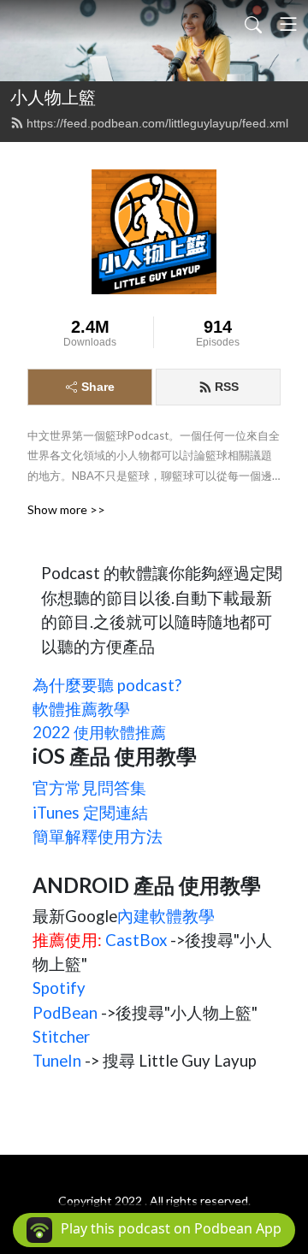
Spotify (59, 988)
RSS (227, 386)
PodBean (65, 1012)
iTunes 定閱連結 (90, 812)
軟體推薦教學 (81, 709)
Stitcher (61, 1036)
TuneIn (57, 1060)
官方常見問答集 (89, 787)
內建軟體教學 (166, 916)
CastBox (136, 940)
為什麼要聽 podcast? (107, 685)
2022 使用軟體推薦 (99, 732)
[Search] (253, 24)
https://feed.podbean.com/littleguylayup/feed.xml (157, 123)
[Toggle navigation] (288, 24)
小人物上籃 (53, 97)
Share (98, 386)
